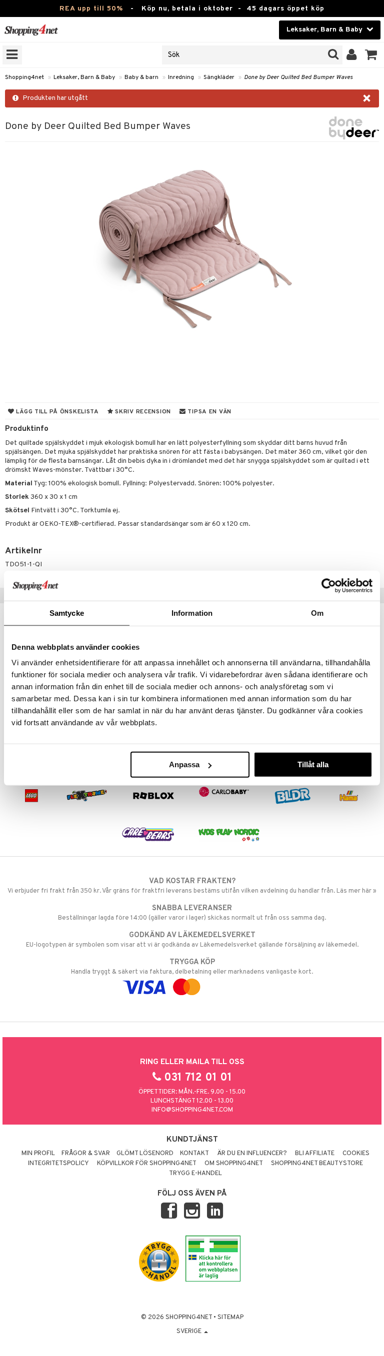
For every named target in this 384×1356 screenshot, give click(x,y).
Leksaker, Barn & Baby (84, 77)
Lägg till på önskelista (56, 412)
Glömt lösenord (145, 1154)
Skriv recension (142, 412)
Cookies (356, 1154)
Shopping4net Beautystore (317, 1164)
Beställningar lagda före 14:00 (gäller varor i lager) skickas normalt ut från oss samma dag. (192, 913)
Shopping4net (24, 77)
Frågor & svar (86, 1154)
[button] (371, 54)
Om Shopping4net (233, 1164)
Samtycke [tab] (67, 612)
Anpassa (184, 764)
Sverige (189, 1332)
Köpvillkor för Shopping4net (146, 1164)
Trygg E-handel (195, 1174)
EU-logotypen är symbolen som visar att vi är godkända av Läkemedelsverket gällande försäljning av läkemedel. (192, 940)
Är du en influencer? (252, 1154)
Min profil (38, 1154)
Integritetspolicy (58, 1164)
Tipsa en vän (209, 412)
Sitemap (231, 1318)
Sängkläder (219, 77)
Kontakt (194, 1154)
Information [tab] (192, 612)
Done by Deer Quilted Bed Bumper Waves (298, 77)
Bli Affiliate (314, 1154)
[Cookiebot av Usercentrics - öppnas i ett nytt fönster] (328, 585)
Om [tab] (317, 612)
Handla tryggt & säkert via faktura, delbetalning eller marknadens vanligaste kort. (192, 967)
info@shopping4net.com (192, 1110)
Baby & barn (141, 77)
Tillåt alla (313, 764)
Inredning (181, 77)
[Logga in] (351, 54)
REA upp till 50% (91, 8)
